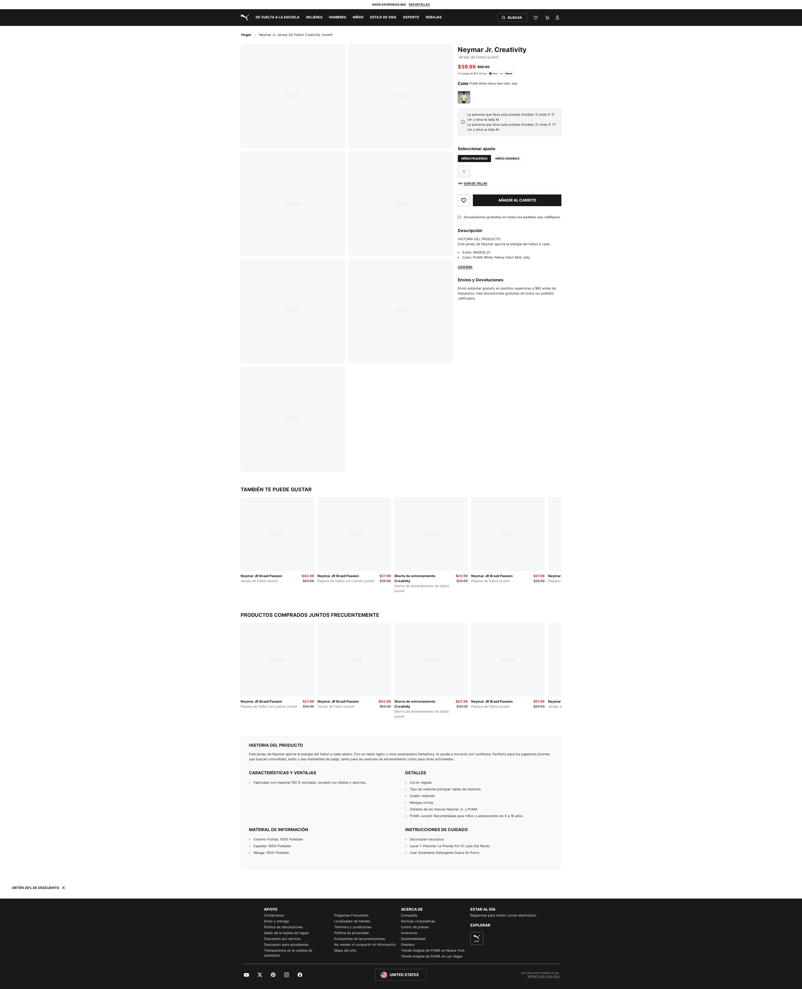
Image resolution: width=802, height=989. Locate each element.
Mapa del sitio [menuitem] (345, 950)
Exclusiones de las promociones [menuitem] (359, 939)
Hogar (246, 35)
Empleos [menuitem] (408, 944)
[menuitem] (277, 17)
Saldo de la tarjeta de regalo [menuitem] (286, 933)
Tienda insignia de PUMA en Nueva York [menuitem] (433, 950)
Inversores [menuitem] (409, 933)
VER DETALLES (419, 4)
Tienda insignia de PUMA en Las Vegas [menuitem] (431, 956)
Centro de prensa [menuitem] (415, 927)
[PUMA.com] (244, 17)
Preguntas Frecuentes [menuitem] (351, 915)
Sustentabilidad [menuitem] (413, 939)
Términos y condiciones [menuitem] (353, 927)
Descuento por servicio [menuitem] (282, 939)
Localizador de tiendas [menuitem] (352, 921)
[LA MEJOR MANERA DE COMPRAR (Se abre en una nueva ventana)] (476, 938)
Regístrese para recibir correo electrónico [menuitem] (503, 915)
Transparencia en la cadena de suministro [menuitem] (288, 952)
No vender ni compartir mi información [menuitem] (365, 944)
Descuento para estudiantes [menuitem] (286, 944)
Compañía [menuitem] (409, 915)
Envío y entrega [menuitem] (276, 921)
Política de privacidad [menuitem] (351, 933)
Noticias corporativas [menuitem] (418, 921)
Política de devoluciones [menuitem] (283, 927)
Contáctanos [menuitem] (274, 915)
